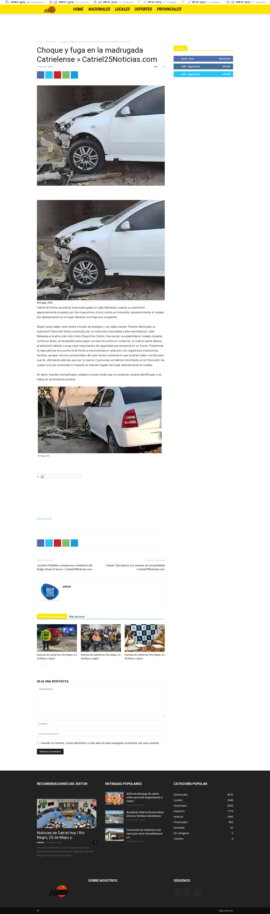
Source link (44, 518)
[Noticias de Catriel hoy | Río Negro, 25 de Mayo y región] (57, 638)
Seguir (227, 66)
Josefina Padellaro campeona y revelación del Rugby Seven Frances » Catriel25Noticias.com (64, 567)
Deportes (143, 9)
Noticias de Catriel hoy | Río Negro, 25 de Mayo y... (60, 835)
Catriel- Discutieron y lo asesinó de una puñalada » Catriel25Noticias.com (135, 567)
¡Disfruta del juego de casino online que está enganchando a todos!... (145, 797)
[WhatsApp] (66, 75)
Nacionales (99, 9)
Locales (122, 9)
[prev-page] (39, 666)
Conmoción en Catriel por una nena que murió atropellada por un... (145, 833)
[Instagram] (224, 9)
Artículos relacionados (52, 616)
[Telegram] (74, 75)
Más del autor (77, 616)
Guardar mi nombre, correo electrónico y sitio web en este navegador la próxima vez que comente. (100, 742)
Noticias (50, 41)
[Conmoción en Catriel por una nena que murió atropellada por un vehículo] (114, 834)
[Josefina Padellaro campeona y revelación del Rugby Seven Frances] (103, 488)
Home (78, 9)
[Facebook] (217, 9)
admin (66, 586)
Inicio (39, 41)
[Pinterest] (57, 75)
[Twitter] (230, 9)
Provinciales (169, 9)
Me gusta (225, 58)
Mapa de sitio (226, 910)
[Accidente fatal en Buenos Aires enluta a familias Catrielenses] (114, 816)
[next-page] (45, 666)
